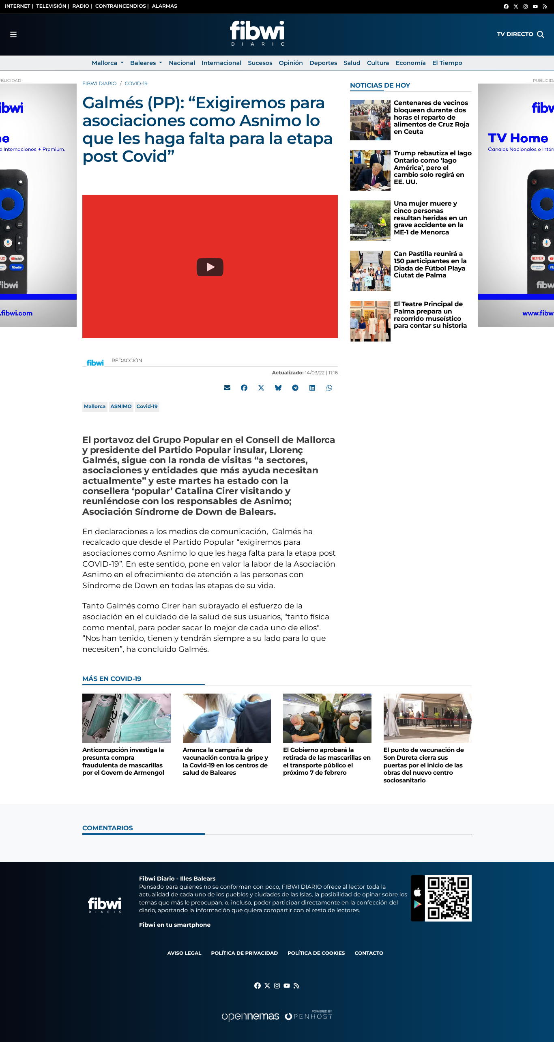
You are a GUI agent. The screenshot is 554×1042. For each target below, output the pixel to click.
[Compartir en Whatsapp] (329, 387)
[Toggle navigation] (13, 34)
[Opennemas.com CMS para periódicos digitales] (277, 1024)
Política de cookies (316, 953)
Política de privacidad (244, 953)
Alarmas (164, 6)
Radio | (82, 6)
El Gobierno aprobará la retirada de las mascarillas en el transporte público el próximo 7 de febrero (327, 761)
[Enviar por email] (227, 387)
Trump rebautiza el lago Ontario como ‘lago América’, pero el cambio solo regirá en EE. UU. (433, 168)
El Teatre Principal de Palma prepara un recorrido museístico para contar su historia (430, 315)
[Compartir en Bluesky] (278, 387)
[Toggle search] (540, 34)
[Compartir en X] (261, 387)
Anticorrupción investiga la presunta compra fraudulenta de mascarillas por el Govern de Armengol (123, 761)
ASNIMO (121, 407)
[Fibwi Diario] (257, 34)
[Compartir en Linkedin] (312, 387)
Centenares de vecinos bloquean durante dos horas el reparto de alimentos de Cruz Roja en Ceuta (431, 117)
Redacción (128, 361)
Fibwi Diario (99, 84)
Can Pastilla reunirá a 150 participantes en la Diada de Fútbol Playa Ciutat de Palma (430, 264)
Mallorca (95, 407)
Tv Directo (515, 34)
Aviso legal (184, 953)
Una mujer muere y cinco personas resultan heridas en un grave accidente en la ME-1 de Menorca (431, 218)
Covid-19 (147, 407)
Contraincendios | (122, 6)
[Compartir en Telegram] (295, 387)
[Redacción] (95, 362)
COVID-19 (136, 84)
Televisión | (53, 6)
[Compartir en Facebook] (244, 387)
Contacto (368, 953)
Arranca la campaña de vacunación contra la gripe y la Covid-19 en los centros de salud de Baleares (225, 761)
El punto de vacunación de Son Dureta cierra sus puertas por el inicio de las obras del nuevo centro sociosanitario (424, 765)
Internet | (19, 6)
